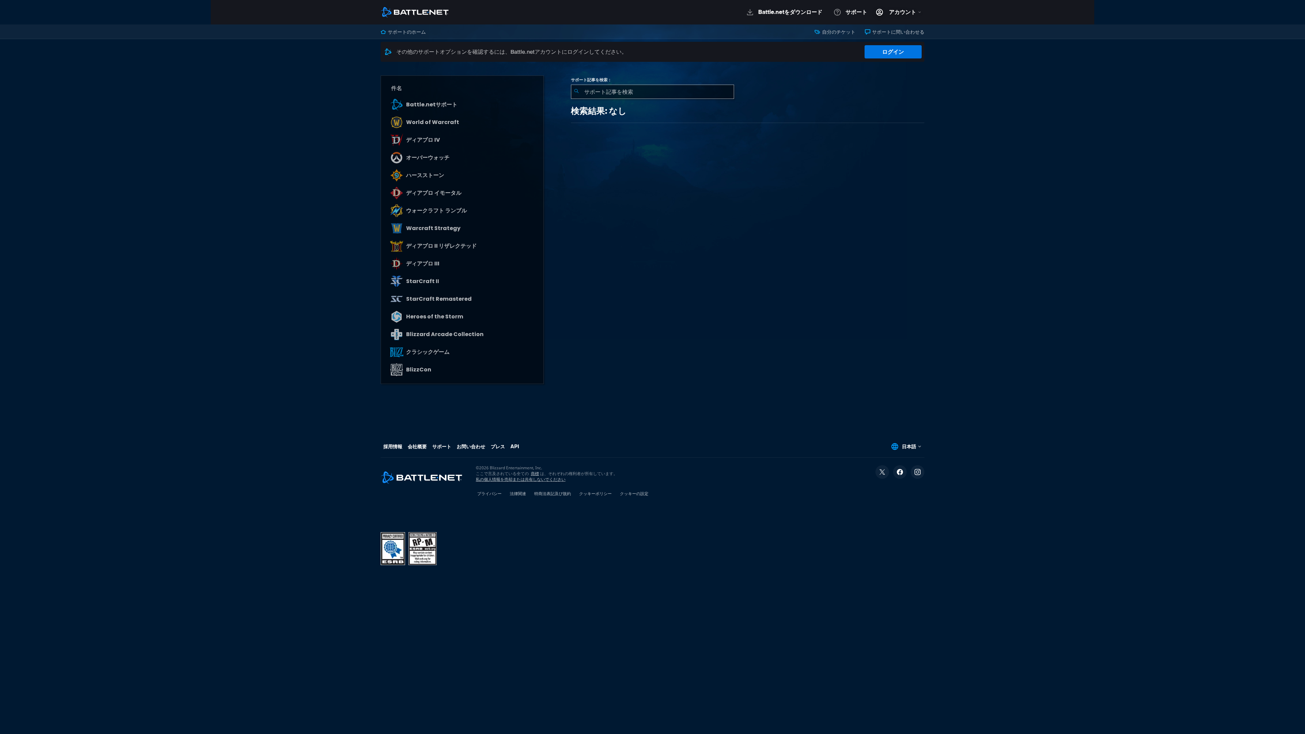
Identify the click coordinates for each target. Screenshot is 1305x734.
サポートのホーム (406, 32)
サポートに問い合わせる (897, 32)
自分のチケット (838, 32)
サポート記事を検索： (591, 79)
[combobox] (652, 92)
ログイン (893, 52)
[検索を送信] (576, 92)
